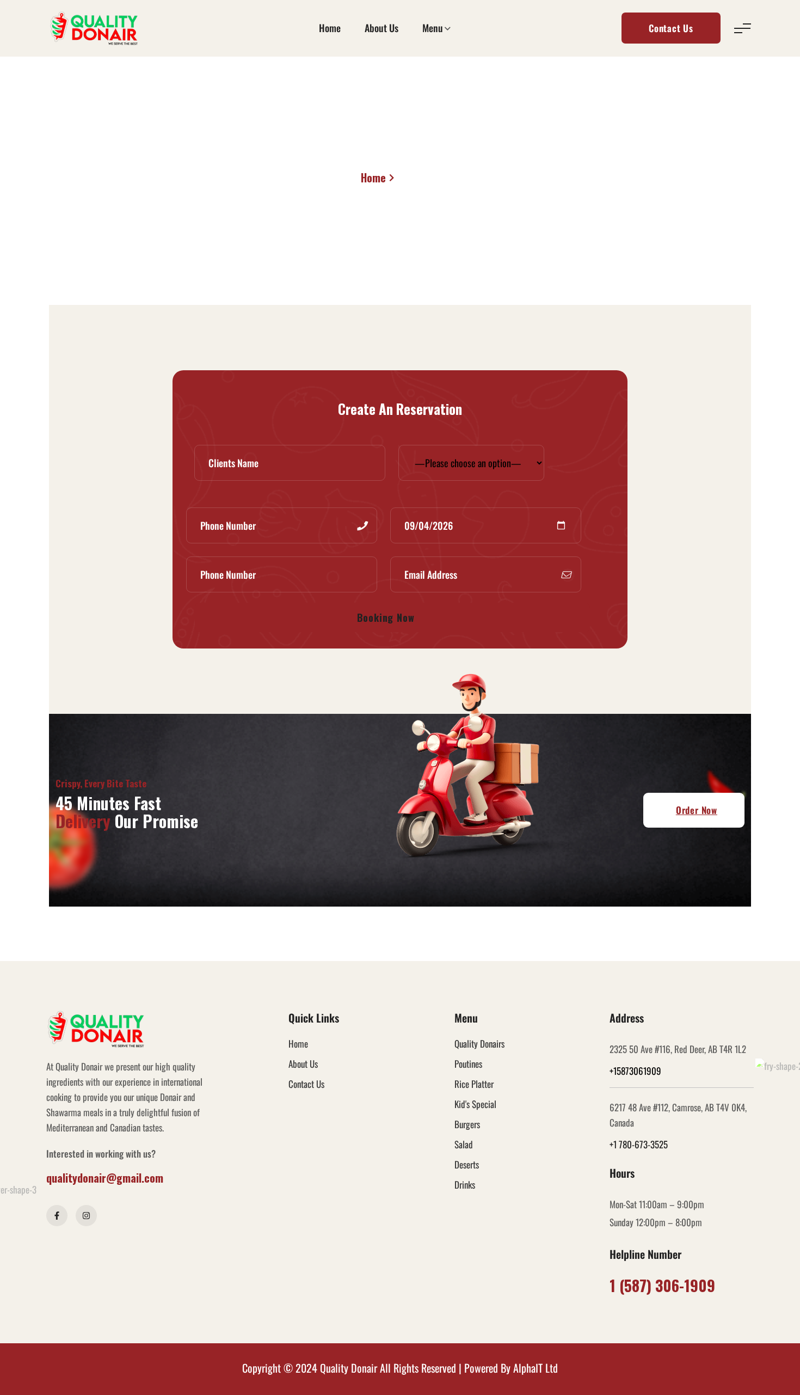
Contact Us (671, 28)
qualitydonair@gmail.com (104, 1178)
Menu (432, 28)
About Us (381, 28)
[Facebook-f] (56, 1215)
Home (330, 28)
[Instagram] (86, 1215)
